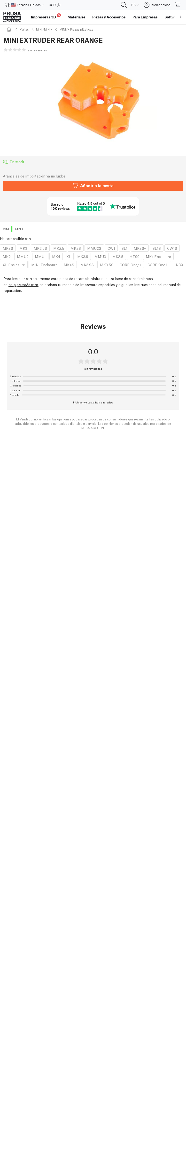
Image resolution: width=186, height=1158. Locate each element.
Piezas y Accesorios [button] (109, 17)
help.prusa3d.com (23, 284)
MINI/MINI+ (44, 29)
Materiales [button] (76, 17)
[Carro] (178, 5)
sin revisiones (37, 50)
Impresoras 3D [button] (45, 16)
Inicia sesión (80, 402)
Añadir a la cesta (97, 185)
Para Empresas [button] (145, 17)
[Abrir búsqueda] (124, 5)
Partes (24, 29)
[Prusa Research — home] (12, 17)
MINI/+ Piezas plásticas (76, 29)
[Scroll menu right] (180, 17)
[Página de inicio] (10, 29)
